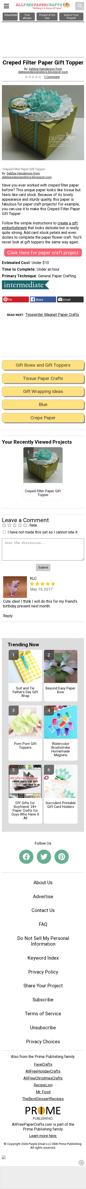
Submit (43, 632)
